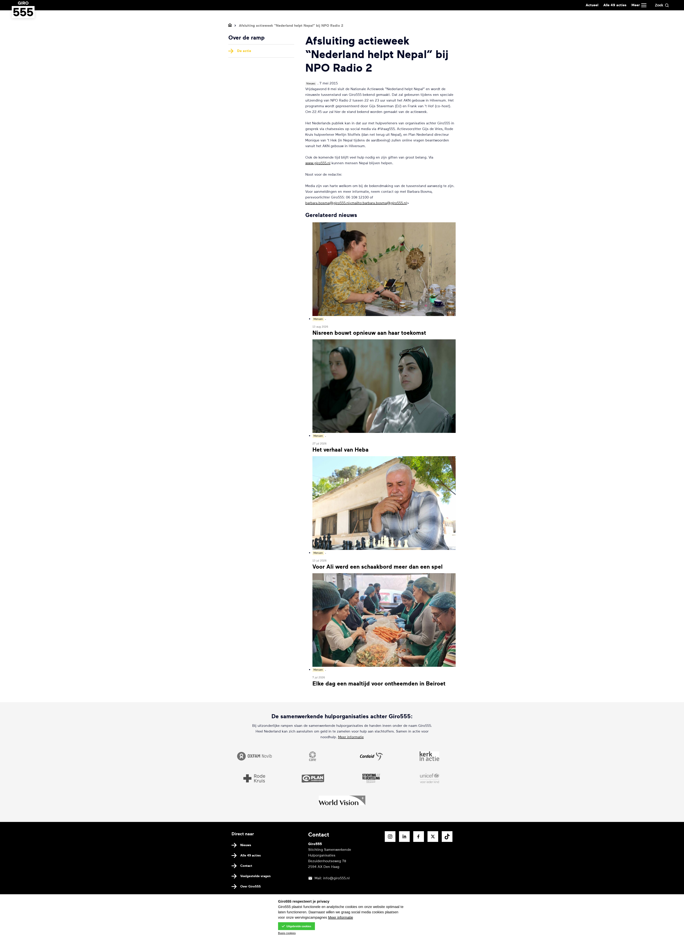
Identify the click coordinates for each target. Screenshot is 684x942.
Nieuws (245, 845)
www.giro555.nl (317, 163)
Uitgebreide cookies (298, 926)
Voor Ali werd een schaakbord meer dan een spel (377, 567)
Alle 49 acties (614, 5)
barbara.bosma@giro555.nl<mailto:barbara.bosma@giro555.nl (356, 203)
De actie (244, 51)
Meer (635, 5)
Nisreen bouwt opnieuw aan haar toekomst (369, 333)
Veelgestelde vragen (255, 876)
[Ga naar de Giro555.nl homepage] (23, 14)
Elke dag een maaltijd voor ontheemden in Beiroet (378, 683)
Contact (246, 866)
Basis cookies (287, 933)
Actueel (592, 5)
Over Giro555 (250, 886)
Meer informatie (351, 737)
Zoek (659, 5)
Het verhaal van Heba (340, 450)
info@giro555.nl (336, 878)
